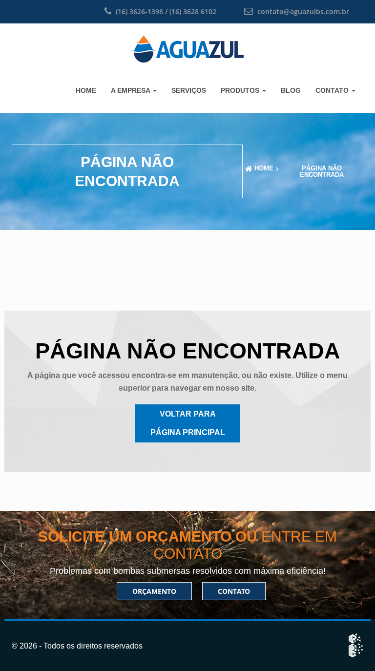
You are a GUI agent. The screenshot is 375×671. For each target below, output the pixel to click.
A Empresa (131, 90)
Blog (291, 90)
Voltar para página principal (187, 423)
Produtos (241, 90)
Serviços (188, 90)
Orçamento (154, 591)
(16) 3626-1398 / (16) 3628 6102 (165, 11)
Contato (333, 90)
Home (86, 90)
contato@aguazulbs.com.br (303, 11)
